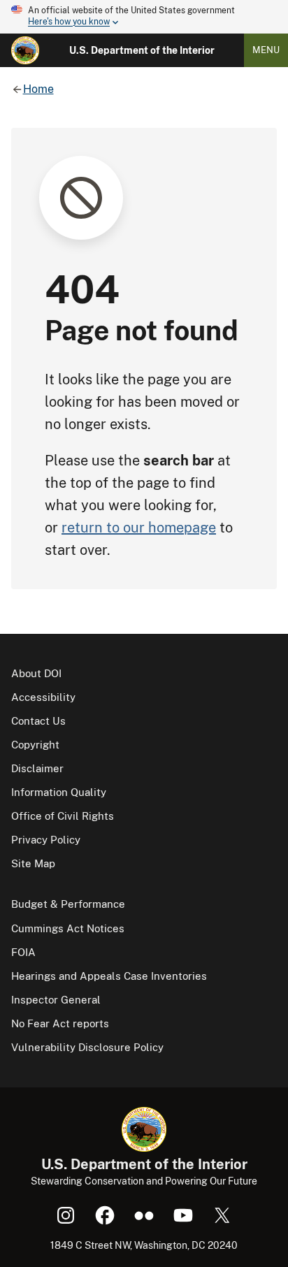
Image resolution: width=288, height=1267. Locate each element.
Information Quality (58, 792)
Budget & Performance (68, 904)
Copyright (35, 745)
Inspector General (56, 1000)
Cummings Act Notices (67, 928)
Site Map (33, 863)
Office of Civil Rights (62, 816)
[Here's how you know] (144, 17)
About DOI (36, 673)
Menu (266, 50)
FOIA (23, 952)
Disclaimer (37, 768)
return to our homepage (139, 527)
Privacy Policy (45, 840)
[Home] (25, 50)
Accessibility (43, 697)
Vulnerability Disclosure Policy (87, 1047)
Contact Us (38, 721)
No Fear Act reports (60, 1023)
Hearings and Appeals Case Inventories (109, 976)
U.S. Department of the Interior (142, 50)
